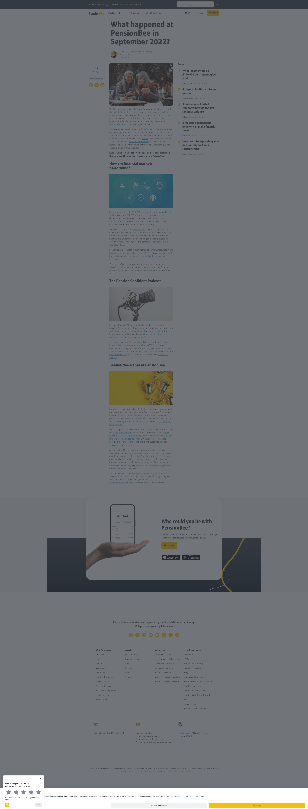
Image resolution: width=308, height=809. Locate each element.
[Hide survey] (40, 778)
